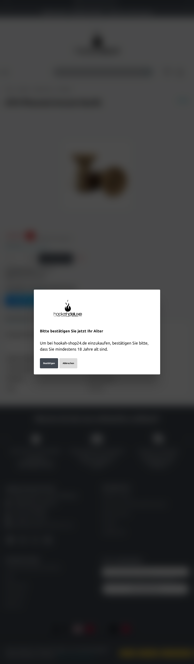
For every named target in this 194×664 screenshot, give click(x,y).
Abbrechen (68, 363)
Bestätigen (49, 363)
